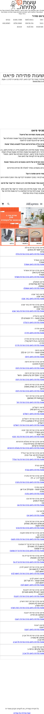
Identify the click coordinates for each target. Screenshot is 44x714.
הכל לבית (30, 27)
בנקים (8, 19)
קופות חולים (18, 23)
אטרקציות (39, 27)
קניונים (19, 27)
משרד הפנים (17, 19)
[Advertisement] (22, 50)
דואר (41, 19)
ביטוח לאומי (29, 19)
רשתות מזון (6, 23)
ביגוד (41, 23)
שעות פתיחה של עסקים (22, 713)
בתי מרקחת (29, 23)
